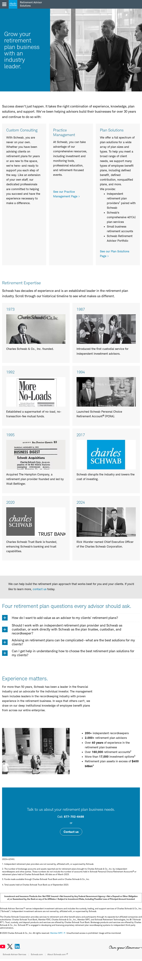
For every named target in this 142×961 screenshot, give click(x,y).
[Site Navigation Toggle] (4, 4)
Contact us (71, 832)
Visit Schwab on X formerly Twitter (9, 946)
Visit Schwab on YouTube (2, 946)
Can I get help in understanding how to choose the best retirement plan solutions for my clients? (73, 653)
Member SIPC (56, 933)
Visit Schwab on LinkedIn (18, 946)
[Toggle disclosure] (5, 617)
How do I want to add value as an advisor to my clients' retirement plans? (65, 618)
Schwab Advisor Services (14, 954)
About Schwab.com (56, 954)
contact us (39, 589)
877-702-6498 (74, 816)
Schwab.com (37, 954)
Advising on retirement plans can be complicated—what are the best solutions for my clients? (73, 642)
